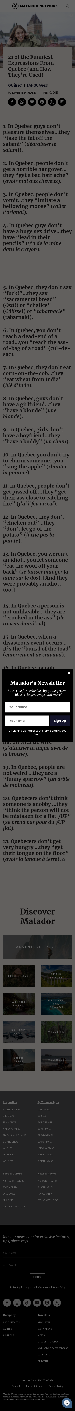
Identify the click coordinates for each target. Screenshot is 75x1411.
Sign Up (60, 720)
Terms (47, 730)
